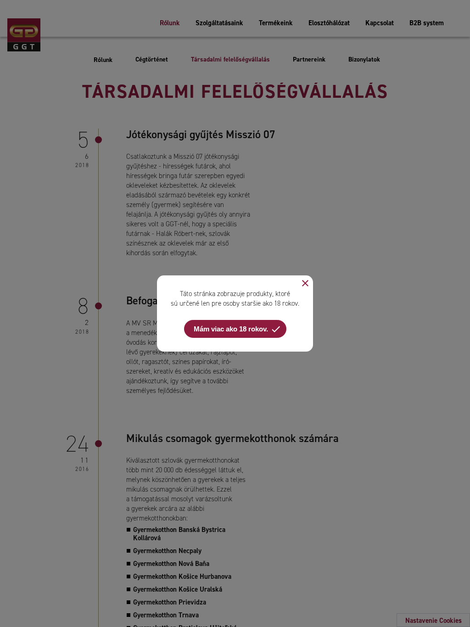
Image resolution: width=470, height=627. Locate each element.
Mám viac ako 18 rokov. (237, 329)
